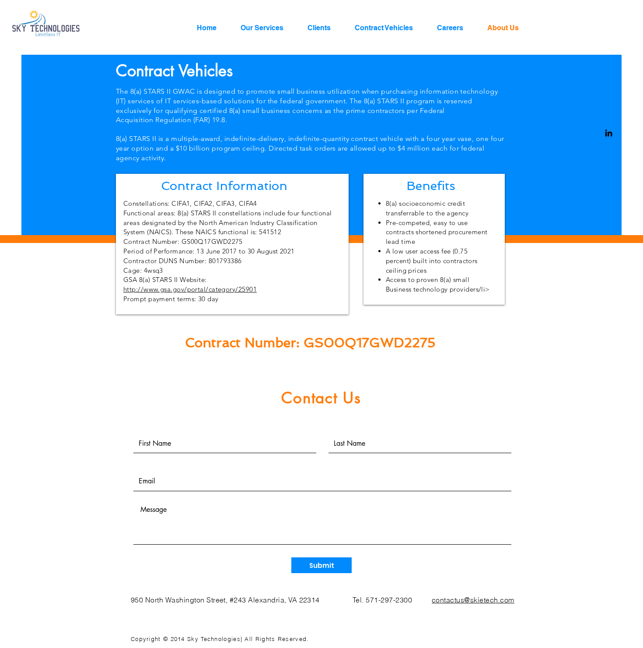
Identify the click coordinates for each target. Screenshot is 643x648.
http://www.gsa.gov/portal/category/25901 (190, 289)
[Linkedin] (609, 133)
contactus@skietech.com (473, 599)
